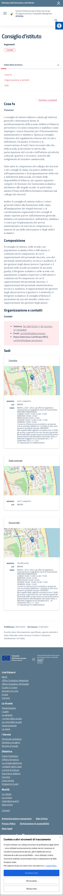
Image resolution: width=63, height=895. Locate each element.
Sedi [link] (6, 85)
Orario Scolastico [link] (10, 756)
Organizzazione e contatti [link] (16, 80)
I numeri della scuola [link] (12, 718)
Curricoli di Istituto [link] (10, 770)
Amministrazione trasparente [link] (17, 818)
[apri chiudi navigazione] (5, 13)
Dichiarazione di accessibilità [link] (34, 823)
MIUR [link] (4, 677)
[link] (59, 25)
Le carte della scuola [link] (12, 722)
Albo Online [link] (42, 818)
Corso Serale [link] (8, 780)
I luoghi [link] (5, 711)
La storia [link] (6, 729)
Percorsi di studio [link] (10, 746)
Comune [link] (6, 698)
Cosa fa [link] (8, 74)
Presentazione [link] (9, 708)
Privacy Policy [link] (9, 823)
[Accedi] (58, 3)
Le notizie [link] (6, 794)
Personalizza (31, 880)
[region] (31, 865)
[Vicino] (60, 837)
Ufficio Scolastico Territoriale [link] (15, 684)
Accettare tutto (31, 872)
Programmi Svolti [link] (10, 784)
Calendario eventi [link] (10, 801)
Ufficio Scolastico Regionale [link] (15, 680)
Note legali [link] (7, 828)
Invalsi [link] (5, 694)
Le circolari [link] (7, 797)
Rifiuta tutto (31, 888)
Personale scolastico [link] (12, 739)
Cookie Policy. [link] (51, 865)
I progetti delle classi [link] (12, 766)
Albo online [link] (7, 804)
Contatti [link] (9, 49)
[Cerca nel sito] (56, 21)
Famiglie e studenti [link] (11, 742)
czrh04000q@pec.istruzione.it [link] (27, 340)
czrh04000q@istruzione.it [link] (32, 333)
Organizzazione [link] (9, 725)
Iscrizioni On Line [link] (10, 691)
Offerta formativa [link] (10, 759)
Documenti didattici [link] (11, 773)
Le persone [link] (7, 715)
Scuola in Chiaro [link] (9, 687)
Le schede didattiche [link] (12, 763)
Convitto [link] (6, 777)
